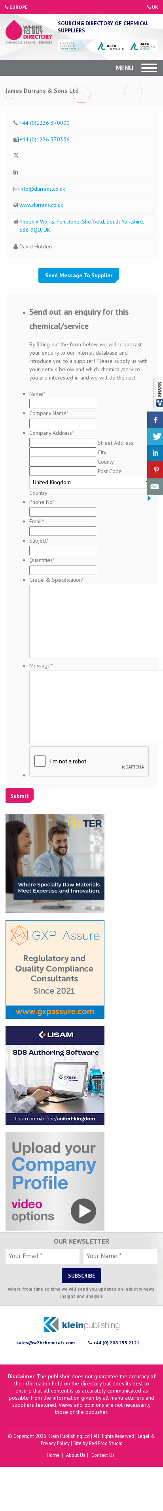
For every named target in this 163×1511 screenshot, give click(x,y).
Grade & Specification (56, 579)
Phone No (42, 501)
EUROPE (18, 7)
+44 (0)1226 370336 (44, 139)
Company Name (48, 413)
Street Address (115, 442)
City (102, 451)
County (106, 461)
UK (154, 7)
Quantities (42, 560)
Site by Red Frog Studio (98, 1443)
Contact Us (102, 1455)
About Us (75, 1455)
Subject (39, 540)
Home (53, 1455)
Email (36, 520)
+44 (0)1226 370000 (44, 122)
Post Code (110, 470)
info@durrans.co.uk (42, 188)
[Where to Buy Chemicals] (29, 33)
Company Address (51, 432)
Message (41, 665)
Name (37, 393)
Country (38, 492)
